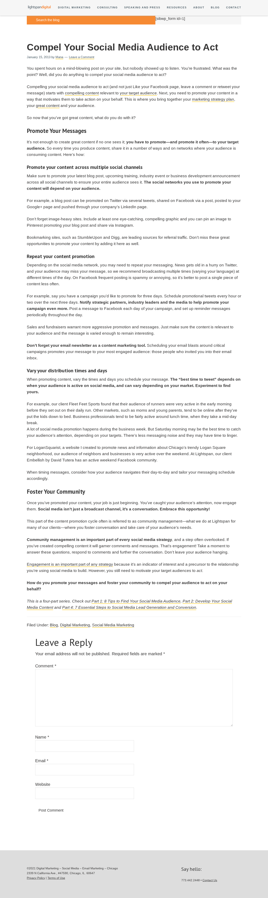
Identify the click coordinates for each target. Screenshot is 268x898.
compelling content (82, 93)
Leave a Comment (81, 57)
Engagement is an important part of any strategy (70, 564)
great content (47, 105)
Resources (177, 7)
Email (41, 760)
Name (42, 737)
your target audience (138, 93)
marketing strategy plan (213, 99)
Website (42, 784)
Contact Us (209, 880)
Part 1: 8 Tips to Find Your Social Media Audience (135, 601)
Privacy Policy (36, 878)
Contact (233, 7)
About (198, 7)
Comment (45, 666)
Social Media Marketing (113, 625)
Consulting (107, 7)
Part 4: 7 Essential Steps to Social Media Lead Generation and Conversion (129, 607)
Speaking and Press (142, 7)
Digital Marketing (74, 7)
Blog (215, 7)
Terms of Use (56, 878)
